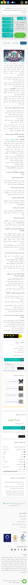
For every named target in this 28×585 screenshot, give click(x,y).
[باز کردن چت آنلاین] (24, 581)
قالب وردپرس (14, 8)
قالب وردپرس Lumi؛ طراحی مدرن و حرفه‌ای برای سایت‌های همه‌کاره (11, 388)
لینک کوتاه (21, 469)
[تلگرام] (21, 549)
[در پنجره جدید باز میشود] (23, 542)
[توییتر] (15, 549)
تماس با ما (23, 519)
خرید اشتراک (20, 368)
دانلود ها (19, 8)
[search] (8, 2)
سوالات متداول (7, 43)
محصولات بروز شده (21, 521)
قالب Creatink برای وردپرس (13, 381)
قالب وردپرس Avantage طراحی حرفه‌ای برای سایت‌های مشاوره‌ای (11, 395)
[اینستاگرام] (25, 549)
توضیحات (23, 43)
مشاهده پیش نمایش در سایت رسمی (20, 35)
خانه (23, 8)
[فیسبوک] (18, 549)
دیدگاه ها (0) (15, 43)
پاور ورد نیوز (22, 527)
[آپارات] (12, 549)
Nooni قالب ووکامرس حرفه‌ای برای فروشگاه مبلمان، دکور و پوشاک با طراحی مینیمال (11, 401)
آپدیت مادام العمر (18, 355)
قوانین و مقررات (22, 516)
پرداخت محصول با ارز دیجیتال (18, 524)
